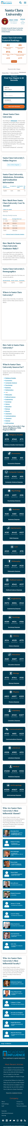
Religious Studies (10, 378)
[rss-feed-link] (24, 1120)
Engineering (9, 399)
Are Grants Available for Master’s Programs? (14, 1076)
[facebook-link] (3, 1120)
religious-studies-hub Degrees (14, 444)
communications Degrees (14, 739)
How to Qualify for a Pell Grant (11, 1074)
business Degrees (14, 519)
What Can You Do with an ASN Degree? (13, 1082)
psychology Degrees (14, 500)
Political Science (10, 397)
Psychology (8, 385)
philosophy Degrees (14, 571)
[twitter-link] (10, 1120)
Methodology (5, 1104)
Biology (7, 409)
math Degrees (14, 538)
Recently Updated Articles (14, 1093)
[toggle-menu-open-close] (25, 2)
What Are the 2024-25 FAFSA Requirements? (15, 1072)
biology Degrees (14, 683)
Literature (8, 418)
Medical (7, 421)
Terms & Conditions (22, 1106)
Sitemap (4, 1115)
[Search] (20, 2)
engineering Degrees (14, 608)
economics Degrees (14, 463)
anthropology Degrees (14, 795)
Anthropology (9, 423)
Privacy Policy (20, 1104)
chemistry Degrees (14, 720)
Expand (14, 61)
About (3, 1101)
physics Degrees (14, 702)
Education (8, 406)
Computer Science (11, 383)
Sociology (8, 402)
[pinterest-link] (21, 1120)
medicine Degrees (14, 776)
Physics (7, 411)
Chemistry (8, 413)
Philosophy (8, 394)
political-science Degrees (14, 590)
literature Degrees (14, 758)
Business (8, 387)
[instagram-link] (17, 1120)
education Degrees (14, 664)
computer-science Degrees (14, 482)
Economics (8, 380)
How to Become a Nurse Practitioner (13, 1089)
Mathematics (9, 390)
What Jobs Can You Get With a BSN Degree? (15, 1087)
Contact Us (19, 1101)
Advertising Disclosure (7, 1113)
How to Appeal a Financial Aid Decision (13, 1067)
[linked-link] (6, 1120)
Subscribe (4, 1111)
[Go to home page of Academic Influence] (6, 2)
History (7, 404)
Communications (10, 416)
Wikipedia (14, 120)
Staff (3, 1106)
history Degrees (14, 646)
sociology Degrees (14, 627)
